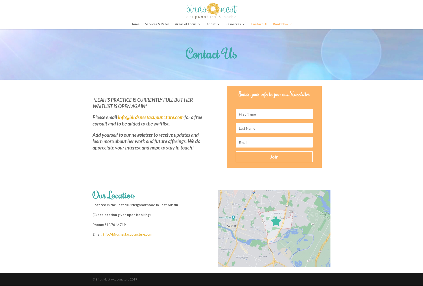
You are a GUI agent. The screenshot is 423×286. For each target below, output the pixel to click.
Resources (233, 24)
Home (135, 24)
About (211, 24)
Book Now (280, 24)
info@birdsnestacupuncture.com (151, 117)
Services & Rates (157, 24)
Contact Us (259, 24)
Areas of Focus (186, 24)
